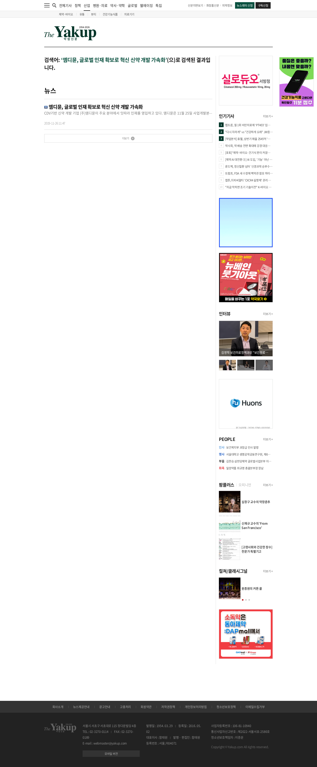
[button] (242, 600)
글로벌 (132, 5)
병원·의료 (100, 5)
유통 (82, 14)
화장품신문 (212, 5)
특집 (158, 5)
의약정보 (227, 5)
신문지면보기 (195, 5)
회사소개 (57, 707)
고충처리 (125, 707)
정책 (78, 5)
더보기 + (268, 116)
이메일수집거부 (255, 707)
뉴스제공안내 (81, 707)
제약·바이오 (66, 14)
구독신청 (263, 5)
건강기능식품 (110, 14)
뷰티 (93, 14)
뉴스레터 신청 (245, 5)
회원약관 (146, 707)
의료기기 (129, 14)
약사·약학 (117, 5)
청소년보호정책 (226, 707)
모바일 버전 (111, 753)
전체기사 (65, 5)
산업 (87, 5)
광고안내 (104, 707)
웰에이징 (146, 5)
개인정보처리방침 (196, 707)
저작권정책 (168, 707)
